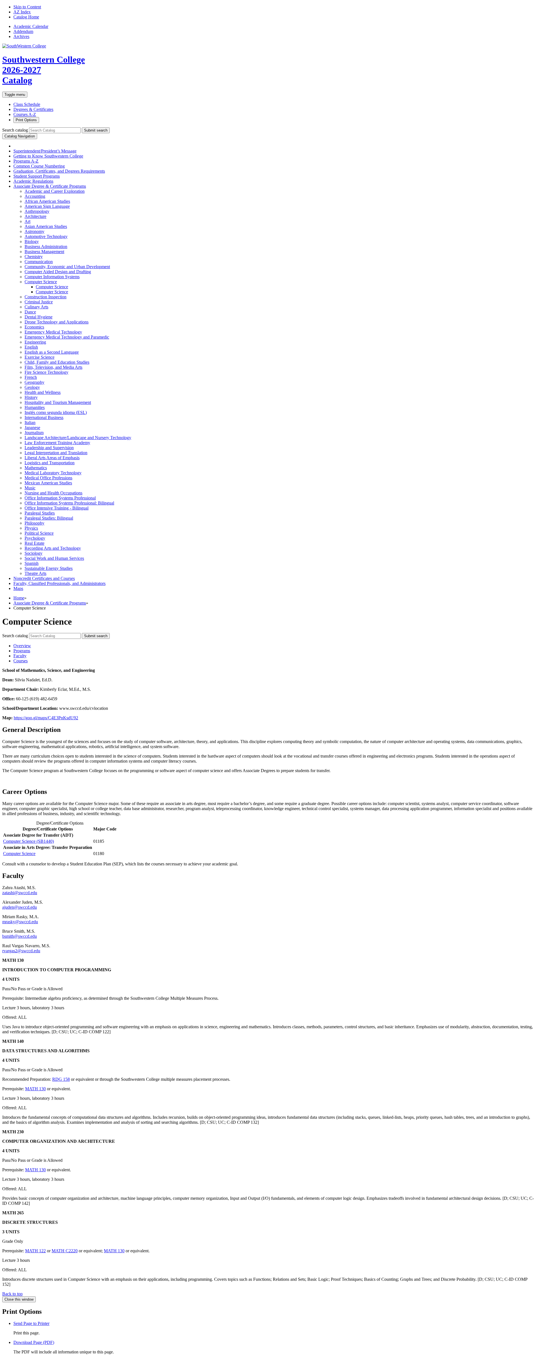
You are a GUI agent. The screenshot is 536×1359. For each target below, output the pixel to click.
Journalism (34, 432)
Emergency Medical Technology (53, 332)
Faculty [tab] (20, 655)
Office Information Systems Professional (60, 498)
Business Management (44, 251)
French (31, 377)
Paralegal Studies (40, 513)
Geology (32, 387)
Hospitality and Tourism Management (58, 402)
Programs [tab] (21, 650)
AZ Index (22, 11)
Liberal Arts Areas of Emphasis (52, 457)
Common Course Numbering (39, 166)
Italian (30, 422)
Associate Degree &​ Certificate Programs (49, 186)
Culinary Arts (36, 306)
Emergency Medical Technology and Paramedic (67, 337)
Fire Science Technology (46, 372)
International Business (44, 417)
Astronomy (34, 231)
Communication (39, 261)
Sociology (33, 553)
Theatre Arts (35, 573)
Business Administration (46, 246)
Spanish (32, 563)
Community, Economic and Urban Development (67, 266)
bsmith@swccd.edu (19, 936)
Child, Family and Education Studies (57, 362)
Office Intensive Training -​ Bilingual (56, 508)
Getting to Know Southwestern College (48, 156)
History (31, 397)
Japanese (32, 427)
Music (30, 487)
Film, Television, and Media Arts (53, 367)
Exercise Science (39, 357)
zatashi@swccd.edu (19, 892)
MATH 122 (35, 1250)
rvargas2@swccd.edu (21, 950)
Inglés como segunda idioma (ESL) (56, 412)
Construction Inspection (45, 296)
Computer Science (41, 281)
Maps (18, 588)
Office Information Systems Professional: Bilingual (69, 503)
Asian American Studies (46, 226)
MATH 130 (35, 1088)
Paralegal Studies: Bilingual (49, 518)
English (31, 347)
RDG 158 (61, 1079)
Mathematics (36, 467)
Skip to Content (27, 6)
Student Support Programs (36, 176)
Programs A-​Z (26, 161)
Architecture (35, 216)
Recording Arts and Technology (53, 548)
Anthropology (37, 211)
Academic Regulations (33, 181)
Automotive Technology (46, 236)
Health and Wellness (43, 392)
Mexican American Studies (48, 482)
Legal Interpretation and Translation (56, 452)
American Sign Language (47, 206)
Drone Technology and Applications (56, 322)
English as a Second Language (52, 352)
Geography (34, 382)
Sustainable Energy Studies (49, 568)
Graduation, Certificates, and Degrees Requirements (59, 171)
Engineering (35, 342)
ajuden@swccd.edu (19, 907)
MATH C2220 (65, 1250)
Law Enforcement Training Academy (57, 442)
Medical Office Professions (48, 477)
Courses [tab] (20, 660)
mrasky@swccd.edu (20, 921)
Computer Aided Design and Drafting (58, 271)
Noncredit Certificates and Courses (44, 578)
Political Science (39, 533)
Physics (31, 528)
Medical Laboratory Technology (53, 472)
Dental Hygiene (38, 317)
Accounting (35, 196)
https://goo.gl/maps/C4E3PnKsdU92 (46, 717)
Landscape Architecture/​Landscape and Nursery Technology (78, 437)
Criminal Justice (39, 301)
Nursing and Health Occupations (53, 493)
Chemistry (34, 256)
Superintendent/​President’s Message (44, 151)
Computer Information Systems (52, 276)
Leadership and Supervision (49, 447)
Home (18, 598)
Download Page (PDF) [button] (33, 1342)
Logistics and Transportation (50, 462)
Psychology (35, 538)
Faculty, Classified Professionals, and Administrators (59, 583)
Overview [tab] (22, 645)
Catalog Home (26, 17)
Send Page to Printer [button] (31, 1323)
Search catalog (15, 130)
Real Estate (34, 543)
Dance (30, 312)
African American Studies (47, 201)
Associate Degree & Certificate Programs (49, 603)
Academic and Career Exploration (55, 191)
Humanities (35, 407)
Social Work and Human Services (54, 558)
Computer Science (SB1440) (28, 841)
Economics (34, 327)
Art (27, 221)
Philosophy (34, 523)
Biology (32, 241)
